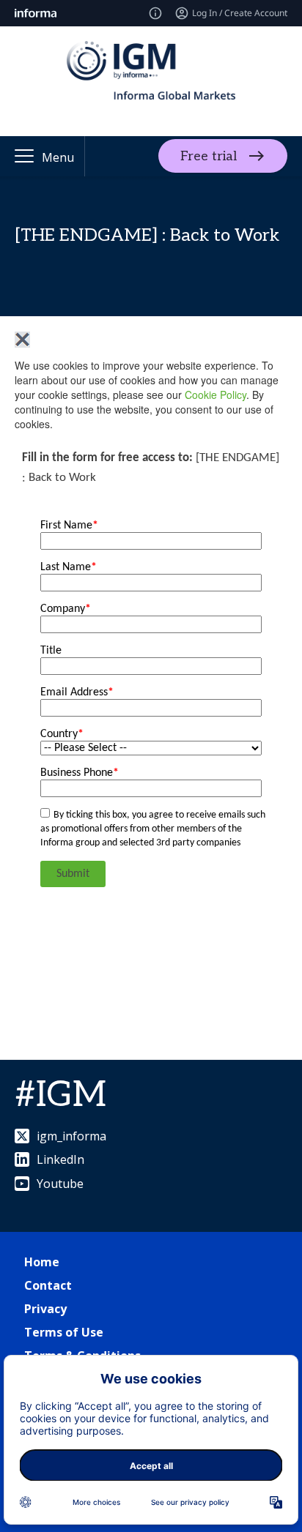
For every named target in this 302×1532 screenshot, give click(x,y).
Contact (48, 1285)
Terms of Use (63, 1332)
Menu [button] (58, 157)
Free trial (208, 156)
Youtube (60, 1184)
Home (41, 1262)
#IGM (60, 1095)
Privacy (45, 1309)
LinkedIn (60, 1159)
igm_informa (71, 1136)
